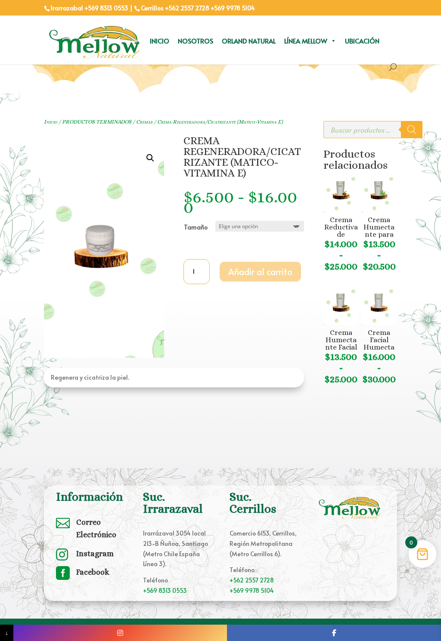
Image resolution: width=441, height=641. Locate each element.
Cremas (144, 121)
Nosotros (195, 40)
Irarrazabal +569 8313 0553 (89, 8)
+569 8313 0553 (165, 590)
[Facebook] (334, 633)
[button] (150, 158)
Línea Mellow (305, 40)
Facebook (92, 572)
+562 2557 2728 (187, 8)
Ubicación (362, 40)
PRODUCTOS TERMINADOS (96, 121)
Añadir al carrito (260, 272)
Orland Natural (249, 40)
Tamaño (196, 227)
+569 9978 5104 (233, 8)
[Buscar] (411, 129)
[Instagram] (120, 633)
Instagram (95, 553)
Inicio (159, 40)
